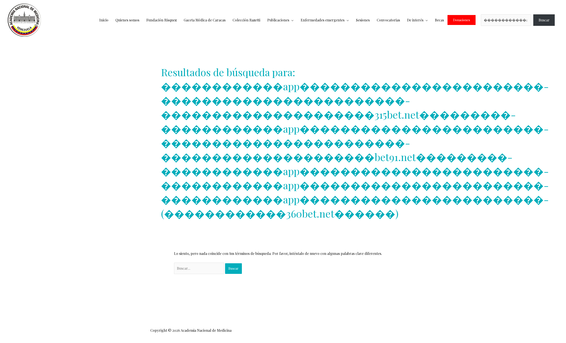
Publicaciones (278, 20)
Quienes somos (127, 20)
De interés (415, 20)
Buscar (544, 20)
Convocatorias (388, 20)
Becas (439, 20)
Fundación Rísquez (161, 20)
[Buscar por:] (199, 268)
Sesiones (363, 20)
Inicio (103, 20)
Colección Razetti (246, 20)
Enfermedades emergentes (322, 20)
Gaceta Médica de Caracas (205, 20)
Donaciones (461, 20)
